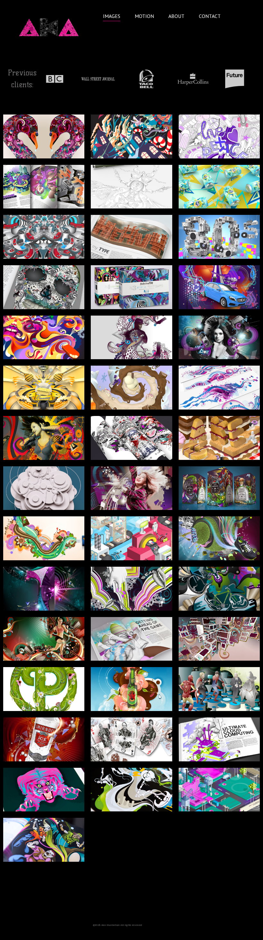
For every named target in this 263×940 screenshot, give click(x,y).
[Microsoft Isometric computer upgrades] (219, 790)
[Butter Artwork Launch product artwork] (44, 387)
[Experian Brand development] (219, 387)
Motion (144, 16)
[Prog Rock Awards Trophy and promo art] (44, 689)
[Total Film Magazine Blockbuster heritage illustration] (219, 689)
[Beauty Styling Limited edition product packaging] (131, 337)
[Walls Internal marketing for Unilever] (44, 337)
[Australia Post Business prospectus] (44, 237)
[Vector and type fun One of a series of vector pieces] (219, 136)
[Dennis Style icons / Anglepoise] (131, 790)
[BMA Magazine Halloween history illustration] (44, 287)
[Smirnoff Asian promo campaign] (44, 739)
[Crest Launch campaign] (44, 538)
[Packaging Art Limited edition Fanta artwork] (219, 187)
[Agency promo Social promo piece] (44, 136)
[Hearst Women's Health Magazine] (44, 639)
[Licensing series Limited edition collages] (131, 438)
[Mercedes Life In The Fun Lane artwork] (219, 287)
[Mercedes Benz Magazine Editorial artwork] (131, 136)
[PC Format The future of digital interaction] (131, 588)
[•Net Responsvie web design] (219, 639)
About (176, 16)
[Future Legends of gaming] (131, 739)
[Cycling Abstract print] (219, 588)
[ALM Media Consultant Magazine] (131, 639)
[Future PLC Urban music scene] (44, 438)
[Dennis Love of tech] (131, 488)
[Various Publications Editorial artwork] (44, 187)
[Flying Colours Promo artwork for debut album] (44, 840)
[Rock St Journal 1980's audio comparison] (219, 237)
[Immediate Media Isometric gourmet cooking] (219, 438)
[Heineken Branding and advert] (131, 689)
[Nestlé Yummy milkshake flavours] (131, 387)
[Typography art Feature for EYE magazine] (131, 237)
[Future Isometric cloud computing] (219, 739)
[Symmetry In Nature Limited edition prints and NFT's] (131, 187)
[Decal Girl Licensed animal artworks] (44, 790)
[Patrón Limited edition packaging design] (219, 488)
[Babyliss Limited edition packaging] (131, 287)
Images (111, 16)
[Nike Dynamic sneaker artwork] (219, 538)
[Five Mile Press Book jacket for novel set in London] (219, 337)
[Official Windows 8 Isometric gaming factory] (131, 538)
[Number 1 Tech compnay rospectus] (44, 588)
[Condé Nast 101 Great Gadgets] (44, 488)
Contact (210, 16)
